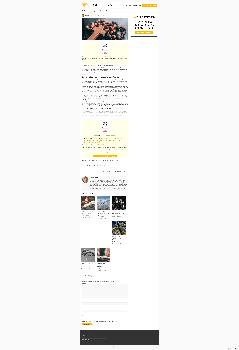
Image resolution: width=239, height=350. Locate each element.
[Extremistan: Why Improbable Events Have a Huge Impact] (103, 196)
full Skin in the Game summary (103, 144)
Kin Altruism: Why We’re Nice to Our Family (87, 212)
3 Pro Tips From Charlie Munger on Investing (94, 165)
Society (111, 160)
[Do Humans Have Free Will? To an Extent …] (88, 248)
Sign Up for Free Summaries (149, 5)
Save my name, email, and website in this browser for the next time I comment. (100, 321)
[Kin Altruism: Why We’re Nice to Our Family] (88, 196)
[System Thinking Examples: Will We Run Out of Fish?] (119, 221)
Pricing (125, 5)
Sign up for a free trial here (96, 62)
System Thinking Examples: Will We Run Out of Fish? (118, 238)
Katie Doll (115, 216)
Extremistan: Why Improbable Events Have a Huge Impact (103, 213)
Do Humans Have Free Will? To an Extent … (87, 264)
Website (83, 316)
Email (83, 309)
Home (121, 5)
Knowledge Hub (137, 5)
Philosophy (106, 160)
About (130, 5)
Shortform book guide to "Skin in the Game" (108, 57)
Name (83, 301)
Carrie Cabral (85, 215)
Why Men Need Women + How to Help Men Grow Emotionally (118, 213)
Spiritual (116, 160)
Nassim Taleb (91, 67)
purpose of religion (91, 65)
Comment (84, 283)
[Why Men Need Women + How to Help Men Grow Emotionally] (119, 196)
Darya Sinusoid (93, 15)
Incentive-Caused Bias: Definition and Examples (115, 171)
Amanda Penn (101, 216)
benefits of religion (105, 103)
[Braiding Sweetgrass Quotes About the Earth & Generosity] (103, 248)
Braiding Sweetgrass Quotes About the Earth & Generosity (103, 265)
